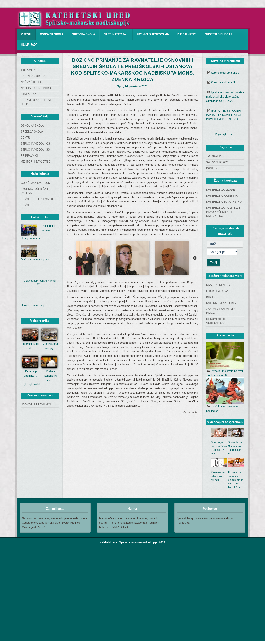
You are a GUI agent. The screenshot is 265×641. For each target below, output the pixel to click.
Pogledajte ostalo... (32, 384)
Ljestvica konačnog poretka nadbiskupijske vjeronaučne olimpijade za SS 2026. (225, 96)
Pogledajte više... (225, 134)
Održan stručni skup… (34, 305)
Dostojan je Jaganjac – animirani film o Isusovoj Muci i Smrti (235, 480)
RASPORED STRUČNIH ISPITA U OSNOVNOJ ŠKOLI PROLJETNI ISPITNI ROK (224, 115)
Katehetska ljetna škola (225, 72)
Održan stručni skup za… (36, 259)
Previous (70, 258)
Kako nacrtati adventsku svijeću (218, 476)
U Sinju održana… (31, 238)
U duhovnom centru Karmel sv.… (39, 282)
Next (195, 258)
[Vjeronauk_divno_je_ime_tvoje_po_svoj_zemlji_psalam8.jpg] (225, 355)
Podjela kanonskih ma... (50, 376)
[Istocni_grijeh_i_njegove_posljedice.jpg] (225, 390)
